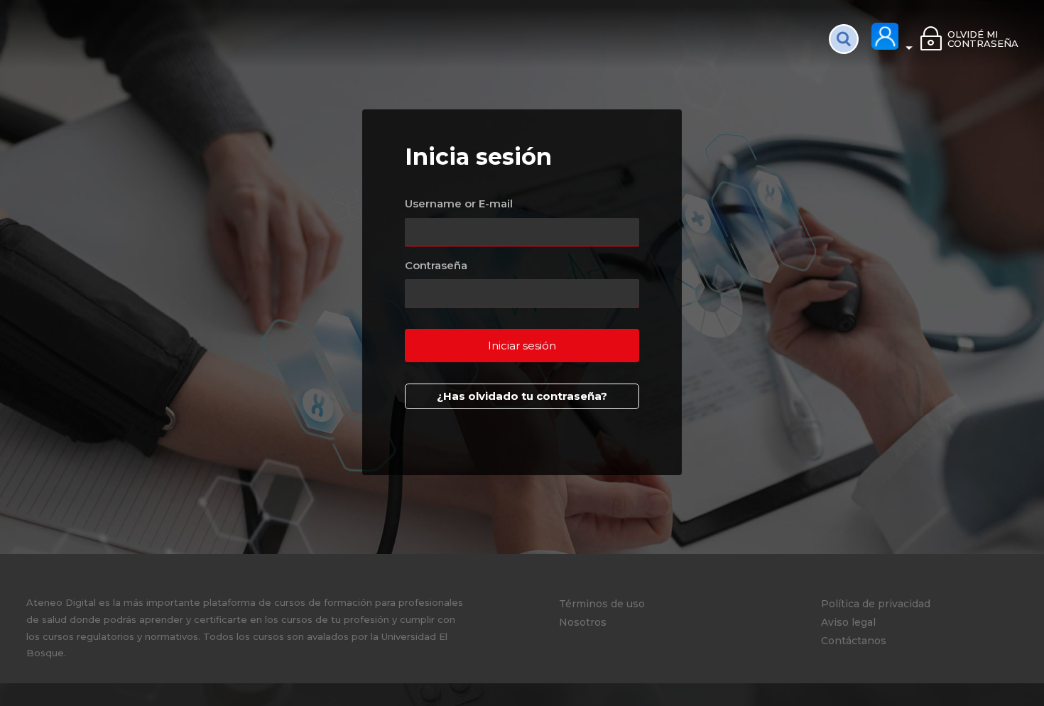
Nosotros (583, 622)
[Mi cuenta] (892, 37)
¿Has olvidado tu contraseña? (522, 396)
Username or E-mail (459, 203)
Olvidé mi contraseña (982, 38)
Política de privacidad (875, 603)
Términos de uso (602, 603)
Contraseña (436, 265)
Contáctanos (853, 640)
